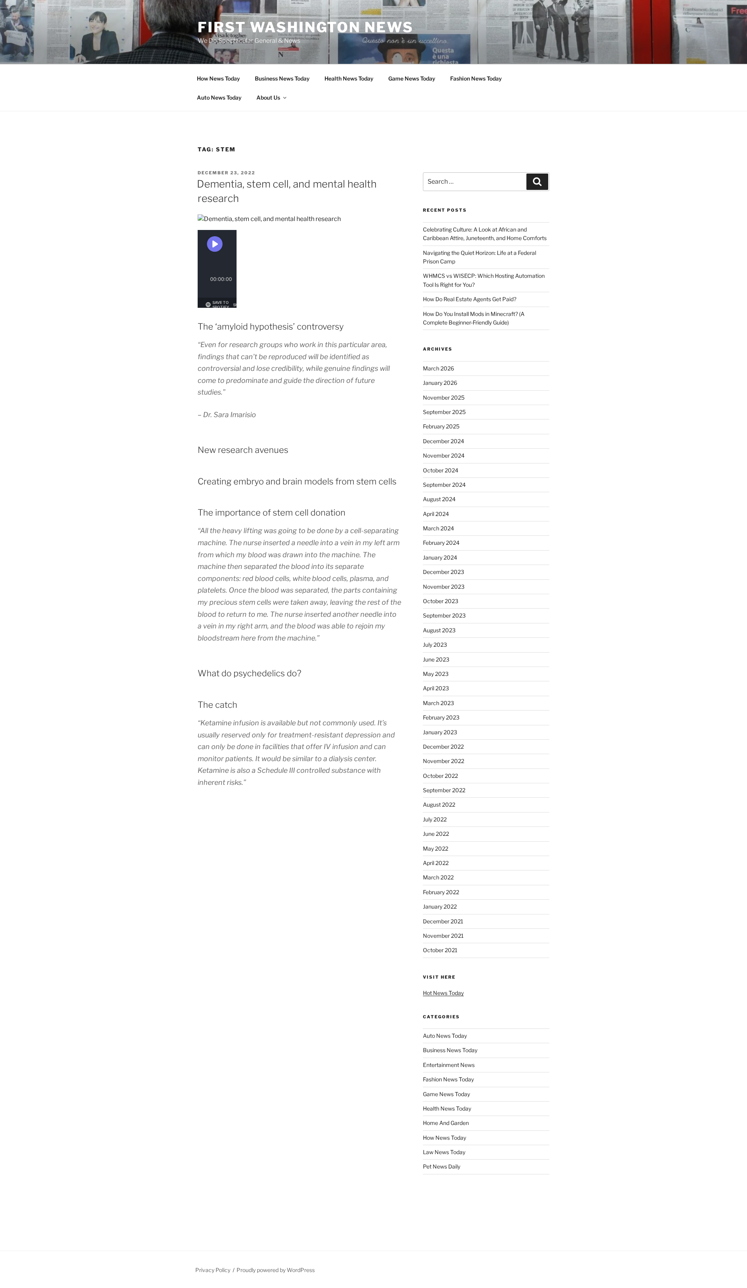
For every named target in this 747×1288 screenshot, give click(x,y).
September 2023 (444, 615)
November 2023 (444, 586)
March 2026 (438, 368)
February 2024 (441, 542)
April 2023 (436, 688)
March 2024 (438, 528)
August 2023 (439, 630)
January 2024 (440, 557)
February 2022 (441, 892)
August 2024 (439, 499)
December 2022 (443, 746)
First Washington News (305, 27)
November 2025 (444, 397)
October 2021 (440, 950)
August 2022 (439, 804)
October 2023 (440, 601)
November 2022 (443, 761)
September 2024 (444, 484)
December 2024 (443, 441)
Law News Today (444, 1152)
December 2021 (443, 921)
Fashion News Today (476, 78)
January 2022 (440, 906)
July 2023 (435, 644)
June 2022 (436, 833)
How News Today (218, 78)
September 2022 (444, 790)
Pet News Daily (441, 1166)
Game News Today (411, 78)
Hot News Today (443, 993)
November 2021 (443, 935)
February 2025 (441, 426)
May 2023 (436, 673)
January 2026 (440, 382)
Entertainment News (449, 1065)
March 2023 (438, 703)
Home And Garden (446, 1123)
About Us (268, 97)
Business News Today (282, 78)
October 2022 (440, 775)
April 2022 (436, 863)
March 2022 (438, 877)
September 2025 (444, 412)
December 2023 (443, 572)
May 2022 (435, 848)
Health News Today (349, 78)
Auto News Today (219, 97)
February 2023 (441, 717)
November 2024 (444, 455)
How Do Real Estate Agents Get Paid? (469, 299)
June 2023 (436, 659)
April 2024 (436, 514)
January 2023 (440, 732)
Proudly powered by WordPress (276, 1270)
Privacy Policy (212, 1270)
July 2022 (435, 819)
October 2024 (440, 470)
